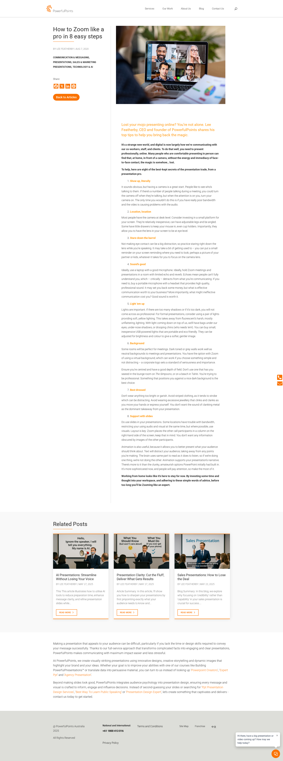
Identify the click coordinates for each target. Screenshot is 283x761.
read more (65, 612)
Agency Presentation (77, 675)
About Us (186, 9)
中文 (214, 726)
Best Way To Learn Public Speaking (98, 692)
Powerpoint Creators (204, 670)
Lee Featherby (65, 49)
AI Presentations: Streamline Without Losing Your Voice (76, 577)
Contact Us (218, 9)
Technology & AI (83, 67)
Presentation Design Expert (143, 692)
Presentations (62, 62)
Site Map (184, 726)
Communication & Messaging (71, 57)
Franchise (200, 726)
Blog (201, 9)
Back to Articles (66, 97)
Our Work (167, 9)
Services (149, 9)
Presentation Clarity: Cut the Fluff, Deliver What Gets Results (140, 577)
